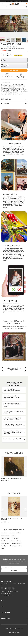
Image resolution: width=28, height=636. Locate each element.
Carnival (18, 533)
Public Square (13, 545)
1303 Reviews (8, 50)
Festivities (12, 540)
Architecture (3, 533)
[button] (4, 347)
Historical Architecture (16, 543)
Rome (20, 545)
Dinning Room (15, 538)
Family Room (4, 540)
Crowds (13, 535)
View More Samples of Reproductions (14, 368)
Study (2, 548)
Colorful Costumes (5, 535)
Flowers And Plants (5, 543)
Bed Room (12, 533)
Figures (18, 540)
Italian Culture (4, 545)
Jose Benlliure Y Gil (5, 46)
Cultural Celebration (5, 538)
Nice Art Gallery (14, 4)
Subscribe (14, 570)
